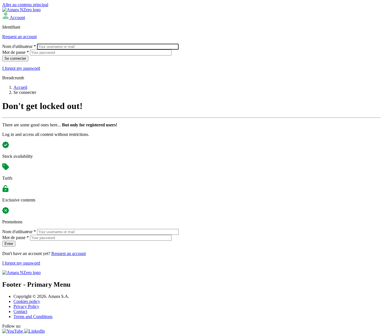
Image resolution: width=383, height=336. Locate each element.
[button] (13, 17)
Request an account (19, 36)
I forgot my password (21, 68)
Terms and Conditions (32, 316)
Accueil (20, 87)
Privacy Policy (26, 306)
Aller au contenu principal (25, 4)
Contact (20, 311)
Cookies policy (26, 301)
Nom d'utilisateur (19, 46)
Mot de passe (15, 52)
